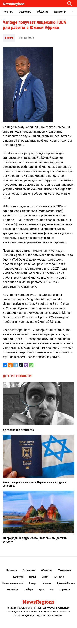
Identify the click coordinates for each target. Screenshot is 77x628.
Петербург (13, 589)
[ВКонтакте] (5, 365)
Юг (51, 589)
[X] (21, 365)
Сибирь (29, 589)
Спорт (45, 576)
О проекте (64, 589)
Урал (41, 589)
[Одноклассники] (10, 365)
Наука (32, 576)
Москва (47, 583)
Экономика (25, 11)
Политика (8, 11)
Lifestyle (59, 576)
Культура (18, 576)
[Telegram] (15, 365)
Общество (42, 11)
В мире (9, 37)
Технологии (60, 11)
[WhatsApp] (31, 365)
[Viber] (26, 365)
